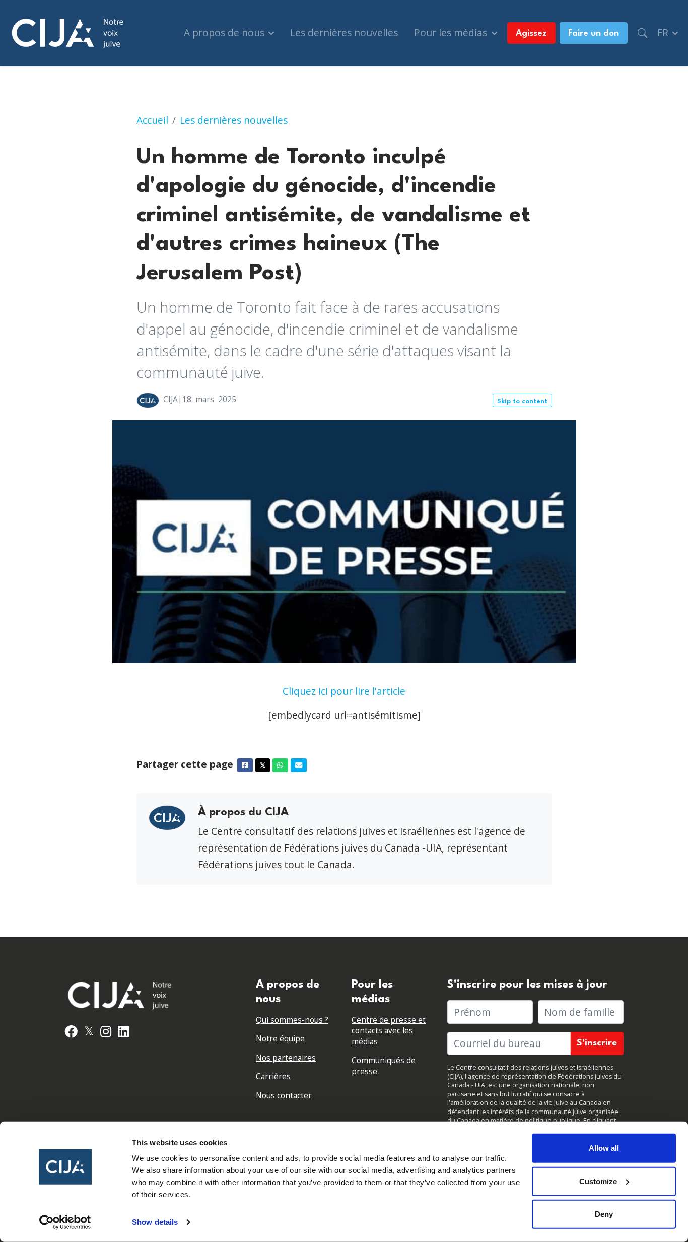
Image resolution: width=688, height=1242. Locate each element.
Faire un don (593, 33)
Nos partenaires (286, 1058)
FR (664, 32)
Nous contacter (284, 1095)
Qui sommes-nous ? (292, 1020)
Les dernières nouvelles (344, 32)
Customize (598, 1180)
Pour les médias (452, 32)
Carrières (273, 1076)
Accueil (152, 120)
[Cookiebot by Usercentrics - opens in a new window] (65, 1222)
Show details (155, 1222)
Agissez (531, 33)
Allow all (604, 1148)
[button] (642, 33)
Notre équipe (280, 1038)
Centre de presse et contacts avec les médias (389, 1031)
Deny (604, 1214)
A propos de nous (225, 32)
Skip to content (522, 401)
